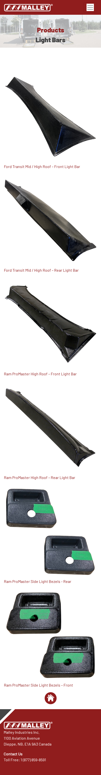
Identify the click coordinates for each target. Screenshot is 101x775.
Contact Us (13, 753)
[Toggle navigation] (90, 7)
